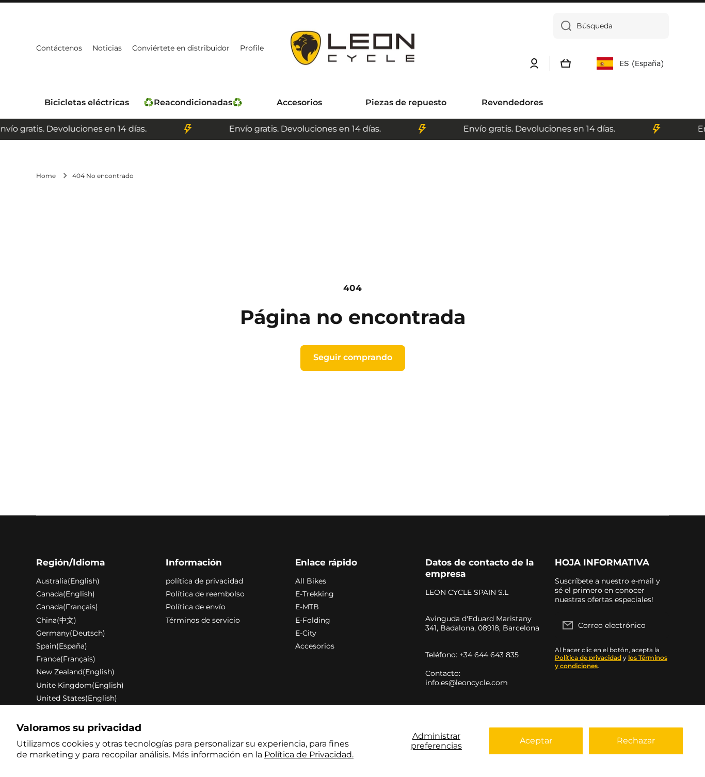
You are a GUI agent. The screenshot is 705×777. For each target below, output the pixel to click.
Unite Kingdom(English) (80, 685)
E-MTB (307, 606)
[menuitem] (86, 103)
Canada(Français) (67, 606)
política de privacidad (204, 581)
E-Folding (312, 620)
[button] (565, 63)
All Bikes (310, 581)
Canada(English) (65, 593)
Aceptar (536, 741)
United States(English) (76, 698)
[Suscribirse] (656, 625)
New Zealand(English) (75, 671)
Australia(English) (68, 581)
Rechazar (636, 741)
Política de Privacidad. (309, 754)
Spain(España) (61, 646)
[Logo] (352, 48)
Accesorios (314, 646)
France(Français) (65, 658)
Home (46, 176)
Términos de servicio (203, 620)
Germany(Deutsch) (70, 633)
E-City (305, 633)
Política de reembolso (205, 593)
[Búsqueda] (562, 26)
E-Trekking (314, 593)
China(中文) (56, 620)
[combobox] (611, 26)
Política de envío (196, 606)
